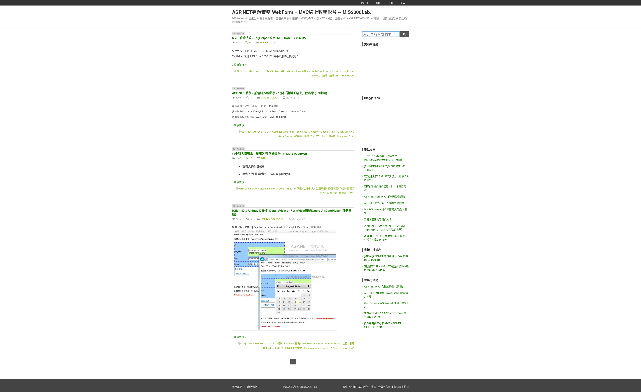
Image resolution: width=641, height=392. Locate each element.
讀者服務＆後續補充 (272, 218)
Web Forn (321, 136)
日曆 (351, 343)
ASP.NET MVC (264, 71)
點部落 (364, 3)
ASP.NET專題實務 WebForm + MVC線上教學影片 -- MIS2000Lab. (301, 12)
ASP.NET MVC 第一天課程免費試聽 (384, 203)
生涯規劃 (321, 188)
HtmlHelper (348, 75)
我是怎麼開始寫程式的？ (378, 219)
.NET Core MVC (245, 71)
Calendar (268, 348)
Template (270, 343)
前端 (324, 75)
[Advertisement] (387, 69)
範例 (279, 343)
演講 (263, 158)
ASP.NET (246, 131)
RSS (390, 3)
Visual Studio (285, 136)
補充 (297, 343)
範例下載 (332, 193)
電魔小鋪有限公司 (353, 386)
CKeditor (313, 131)
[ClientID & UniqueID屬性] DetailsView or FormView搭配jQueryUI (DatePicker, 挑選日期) (291, 212)
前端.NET (334, 75)
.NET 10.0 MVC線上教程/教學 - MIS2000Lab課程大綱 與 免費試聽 (383, 157)
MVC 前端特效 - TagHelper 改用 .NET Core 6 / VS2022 (269, 38)
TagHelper (348, 71)
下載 (299, 188)
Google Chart (327, 131)
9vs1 (351, 136)
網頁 (322, 193)
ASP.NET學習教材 (292, 348)
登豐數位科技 (385, 386)
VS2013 (280, 188)
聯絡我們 (252, 386)
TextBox (306, 343)
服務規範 (237, 386)
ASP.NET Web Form (283, 131)
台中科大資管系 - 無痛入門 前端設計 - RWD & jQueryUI (269, 153)
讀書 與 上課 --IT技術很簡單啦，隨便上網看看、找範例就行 (385, 237)
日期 (277, 348)
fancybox (342, 136)
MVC (351, 131)
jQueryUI (280, 71)
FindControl (334, 343)
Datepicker (310, 348)
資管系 (350, 188)
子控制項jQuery (338, 348)
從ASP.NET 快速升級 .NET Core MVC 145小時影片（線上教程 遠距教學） (385, 227)
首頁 (377, 3)
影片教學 (309, 136)
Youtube (315, 75)
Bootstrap (301, 131)
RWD (332, 136)
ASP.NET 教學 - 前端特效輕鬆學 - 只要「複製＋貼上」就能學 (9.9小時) (279, 93)
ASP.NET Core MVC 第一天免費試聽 (384, 196)
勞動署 (342, 193)
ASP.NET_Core (267, 42)
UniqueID (246, 343)
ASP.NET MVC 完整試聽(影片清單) (383, 286)
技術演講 (333, 188)
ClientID (288, 343)
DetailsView (319, 343)
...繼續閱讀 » (239, 64)
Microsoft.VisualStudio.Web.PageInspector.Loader (314, 71)
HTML (242, 188)
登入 (402, 3)
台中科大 (309, 188)
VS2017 (298, 136)
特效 (351, 348)
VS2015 (290, 188)
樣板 (344, 343)
